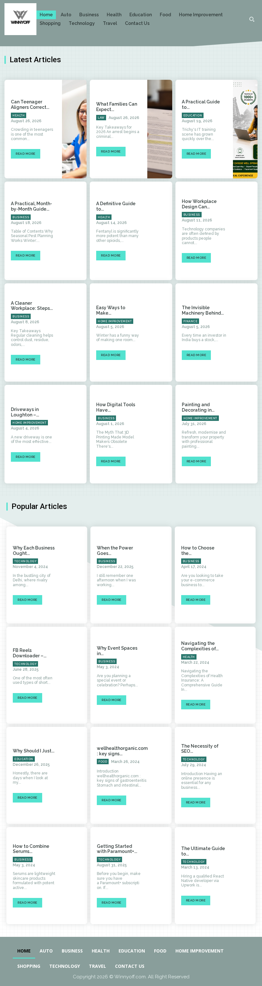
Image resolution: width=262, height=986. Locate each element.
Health (18, 115)
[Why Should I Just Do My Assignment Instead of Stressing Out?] (75, 775)
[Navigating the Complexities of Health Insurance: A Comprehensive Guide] (243, 675)
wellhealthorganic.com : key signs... (122, 751)
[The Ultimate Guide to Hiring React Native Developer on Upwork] (243, 875)
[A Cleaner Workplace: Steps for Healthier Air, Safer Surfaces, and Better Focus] (74, 332)
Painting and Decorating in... (198, 407)
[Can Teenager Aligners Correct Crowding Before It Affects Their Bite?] (74, 129)
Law (101, 117)
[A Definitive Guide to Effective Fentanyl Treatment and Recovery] (159, 231)
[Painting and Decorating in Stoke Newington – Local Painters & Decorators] (245, 434)
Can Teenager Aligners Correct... (30, 104)
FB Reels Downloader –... (29, 653)
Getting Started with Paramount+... (117, 849)
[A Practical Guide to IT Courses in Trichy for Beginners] (245, 129)
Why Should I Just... (33, 750)
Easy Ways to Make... (110, 310)
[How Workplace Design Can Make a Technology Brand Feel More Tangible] (245, 231)
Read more (25, 153)
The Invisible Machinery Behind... (203, 310)
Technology (25, 561)
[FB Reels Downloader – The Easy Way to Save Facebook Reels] (75, 675)
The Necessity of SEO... (200, 748)
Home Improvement (115, 321)
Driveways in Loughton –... (25, 412)
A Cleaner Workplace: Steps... (32, 306)
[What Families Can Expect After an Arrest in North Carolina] (159, 129)
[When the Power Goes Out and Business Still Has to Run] (159, 575)
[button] (252, 19)
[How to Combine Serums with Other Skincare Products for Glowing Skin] (75, 875)
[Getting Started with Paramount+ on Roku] (159, 875)
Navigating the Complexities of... (200, 646)
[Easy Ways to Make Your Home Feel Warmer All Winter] (159, 332)
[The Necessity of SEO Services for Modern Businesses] (243, 775)
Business (20, 217)
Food (102, 761)
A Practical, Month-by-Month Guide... (31, 206)
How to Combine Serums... (31, 849)
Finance (190, 321)
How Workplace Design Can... (199, 204)
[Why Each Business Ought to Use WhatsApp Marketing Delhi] (75, 575)
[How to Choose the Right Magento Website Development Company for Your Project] (243, 575)
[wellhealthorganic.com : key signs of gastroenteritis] (166, 775)
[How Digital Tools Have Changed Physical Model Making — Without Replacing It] (159, 434)
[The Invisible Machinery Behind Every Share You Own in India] (245, 332)
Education (192, 115)
